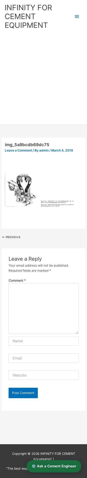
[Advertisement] (43, 78)
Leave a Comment (18, 150)
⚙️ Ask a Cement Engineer (54, 466)
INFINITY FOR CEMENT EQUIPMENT (28, 16)
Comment (17, 280)
